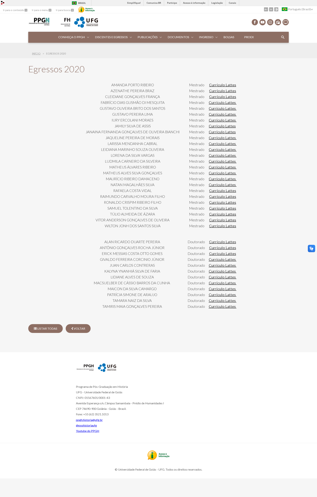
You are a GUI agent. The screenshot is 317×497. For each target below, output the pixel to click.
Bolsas (228, 37)
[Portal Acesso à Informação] (158, 459)
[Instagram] (270, 22)
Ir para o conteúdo (14, 10)
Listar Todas (47, 328)
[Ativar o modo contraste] (276, 9)
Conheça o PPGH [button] (71, 37)
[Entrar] (3, 3)
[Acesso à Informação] (86, 9)
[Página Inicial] (39, 25)
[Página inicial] (85, 371)
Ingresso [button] (206, 37)
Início (36, 53)
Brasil (82, 3)
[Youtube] (262, 22)
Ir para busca (63, 10)
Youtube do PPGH (87, 431)
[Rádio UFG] (278, 22)
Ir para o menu (40, 10)
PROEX (249, 37)
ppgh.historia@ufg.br (89, 420)
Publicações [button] (148, 37)
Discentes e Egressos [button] (111, 37)
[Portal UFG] (86, 27)
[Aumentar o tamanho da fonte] (266, 9)
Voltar (79, 328)
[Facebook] (255, 22)
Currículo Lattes (222, 85)
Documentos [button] (178, 37)
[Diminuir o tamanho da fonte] (271, 9)
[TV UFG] (286, 22)
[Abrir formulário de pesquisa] (283, 37)
